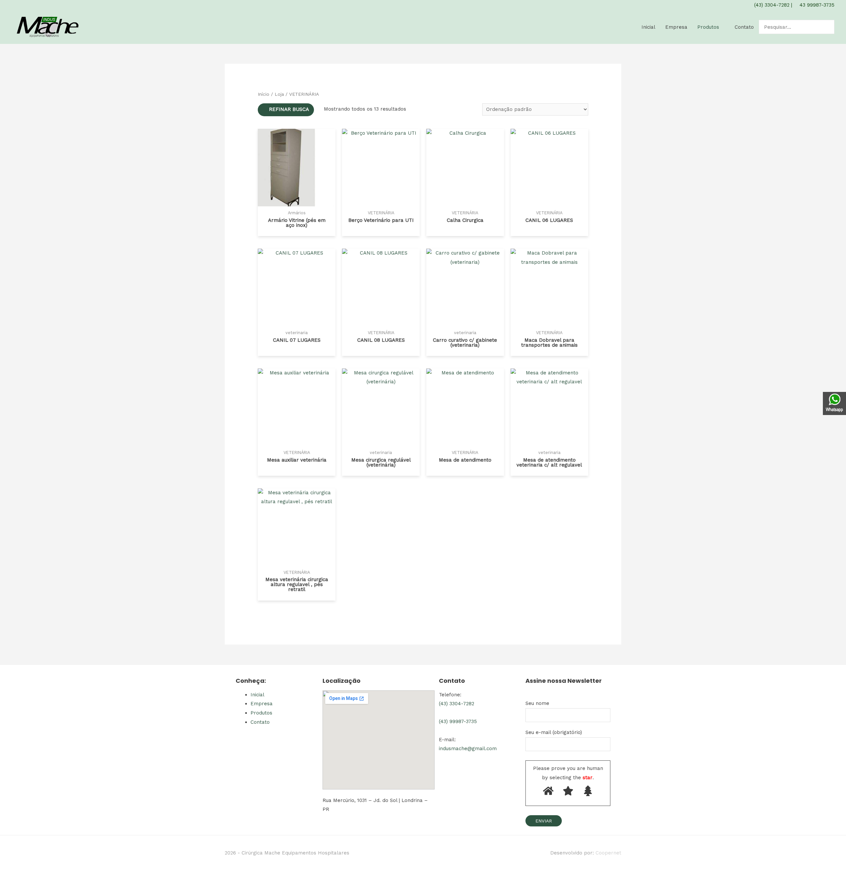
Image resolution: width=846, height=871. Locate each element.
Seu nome (537, 703)
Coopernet (608, 853)
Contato (744, 27)
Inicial (648, 27)
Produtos (708, 27)
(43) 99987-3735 (458, 721)
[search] (791, 27)
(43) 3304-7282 (770, 5)
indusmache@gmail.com (468, 748)
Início (263, 94)
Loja (279, 94)
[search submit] (829, 27)
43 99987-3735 (816, 5)
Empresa (676, 27)
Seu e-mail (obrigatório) (553, 732)
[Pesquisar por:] (791, 27)
